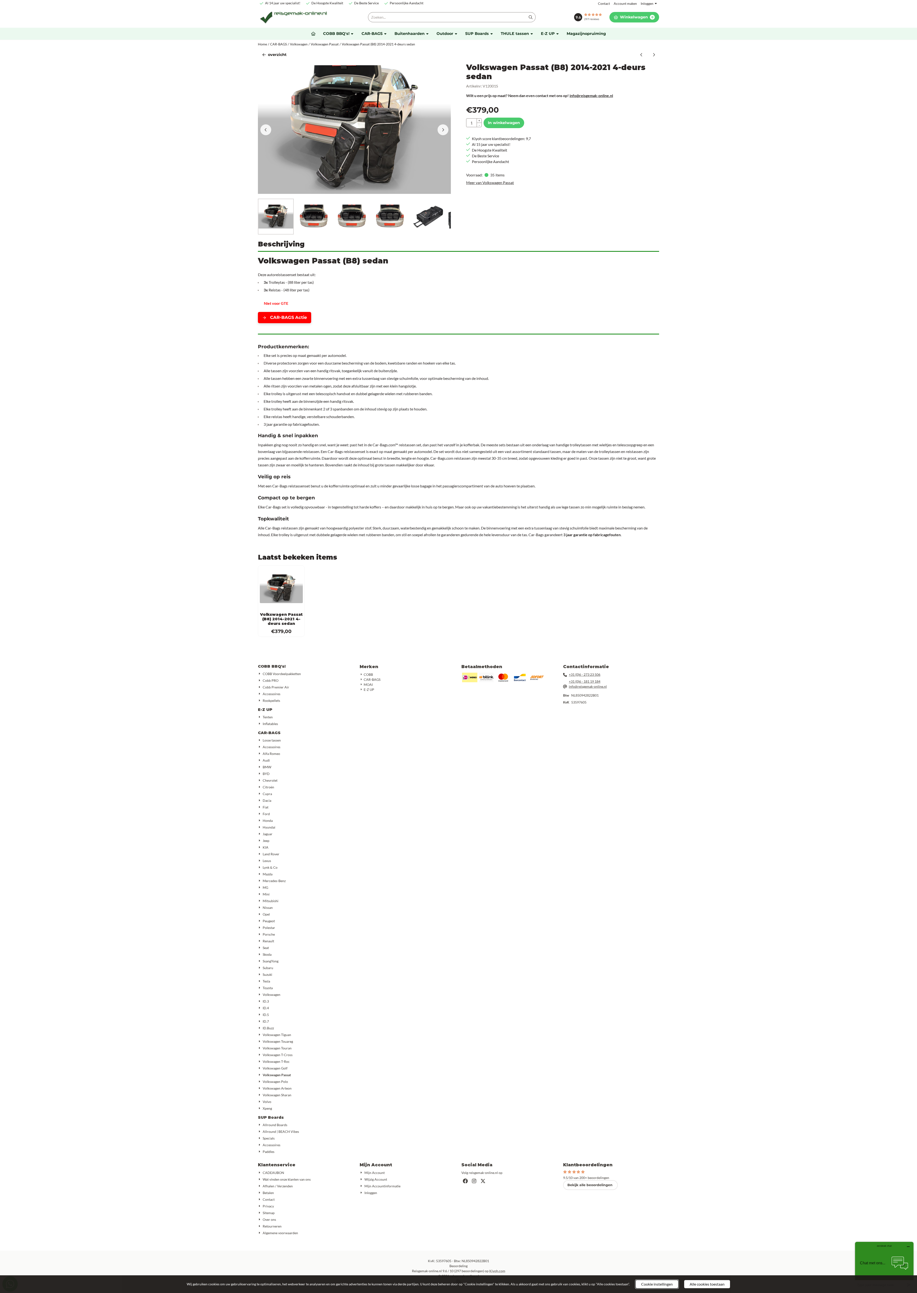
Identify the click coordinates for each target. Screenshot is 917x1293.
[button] (634, 17)
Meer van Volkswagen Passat (490, 182)
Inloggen (647, 3)
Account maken (625, 3)
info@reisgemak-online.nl (591, 95)
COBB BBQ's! (272, 666)
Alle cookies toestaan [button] (707, 1284)
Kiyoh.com (497, 1271)
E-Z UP (265, 709)
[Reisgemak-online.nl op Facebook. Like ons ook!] (465, 1181)
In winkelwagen (504, 122)
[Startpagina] (313, 34)
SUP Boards (271, 1117)
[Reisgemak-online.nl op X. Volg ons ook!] (483, 1181)
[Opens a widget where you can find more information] (884, 1265)
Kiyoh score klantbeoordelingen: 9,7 (501, 138)
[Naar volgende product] (654, 54)
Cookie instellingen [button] (657, 1284)
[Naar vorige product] (641, 54)
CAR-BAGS (269, 733)
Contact (604, 3)
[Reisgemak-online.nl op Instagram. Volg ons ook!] (474, 1181)
